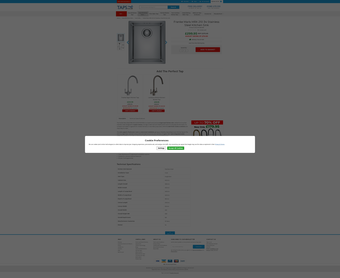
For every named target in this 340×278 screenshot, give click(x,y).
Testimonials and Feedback (160, 245)
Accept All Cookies (176, 148)
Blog (137, 247)
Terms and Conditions (158, 242)
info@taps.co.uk (214, 248)
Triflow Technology (140, 245)
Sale (121, 13)
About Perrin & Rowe (158, 247)
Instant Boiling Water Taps (186, 13)
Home (118, 18)
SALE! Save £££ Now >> (124, 1)
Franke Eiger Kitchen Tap (130, 97)
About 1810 (156, 248)
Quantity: (184, 47)
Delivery (186, 1)
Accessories (208, 13)
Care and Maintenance (141, 248)
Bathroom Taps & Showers (197, 13)
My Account (205, 1)
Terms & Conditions (197, 250)
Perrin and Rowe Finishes (142, 242)
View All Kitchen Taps (132, 13)
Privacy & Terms (219, 144)
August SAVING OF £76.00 (196, 36)
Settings (161, 148)
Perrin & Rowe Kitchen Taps (175, 13)
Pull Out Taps (139, 250)
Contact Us (120, 247)
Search (173, 7)
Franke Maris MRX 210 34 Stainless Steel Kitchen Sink (156, 18)
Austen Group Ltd (174, 273)
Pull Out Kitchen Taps (164, 13)
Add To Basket (130, 110)
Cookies (120, 248)
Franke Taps (139, 258)
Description (122, 118)
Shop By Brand (218, 13)
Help (195, 1)
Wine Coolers (139, 252)
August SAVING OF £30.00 (157, 106)
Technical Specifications (137, 118)
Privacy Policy (156, 243)
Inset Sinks (138, 18)
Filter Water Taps (153, 13)
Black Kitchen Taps (140, 253)
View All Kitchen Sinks (143, 13)
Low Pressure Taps (140, 255)
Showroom (138, 243)
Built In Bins (138, 257)
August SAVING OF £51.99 (130, 106)
